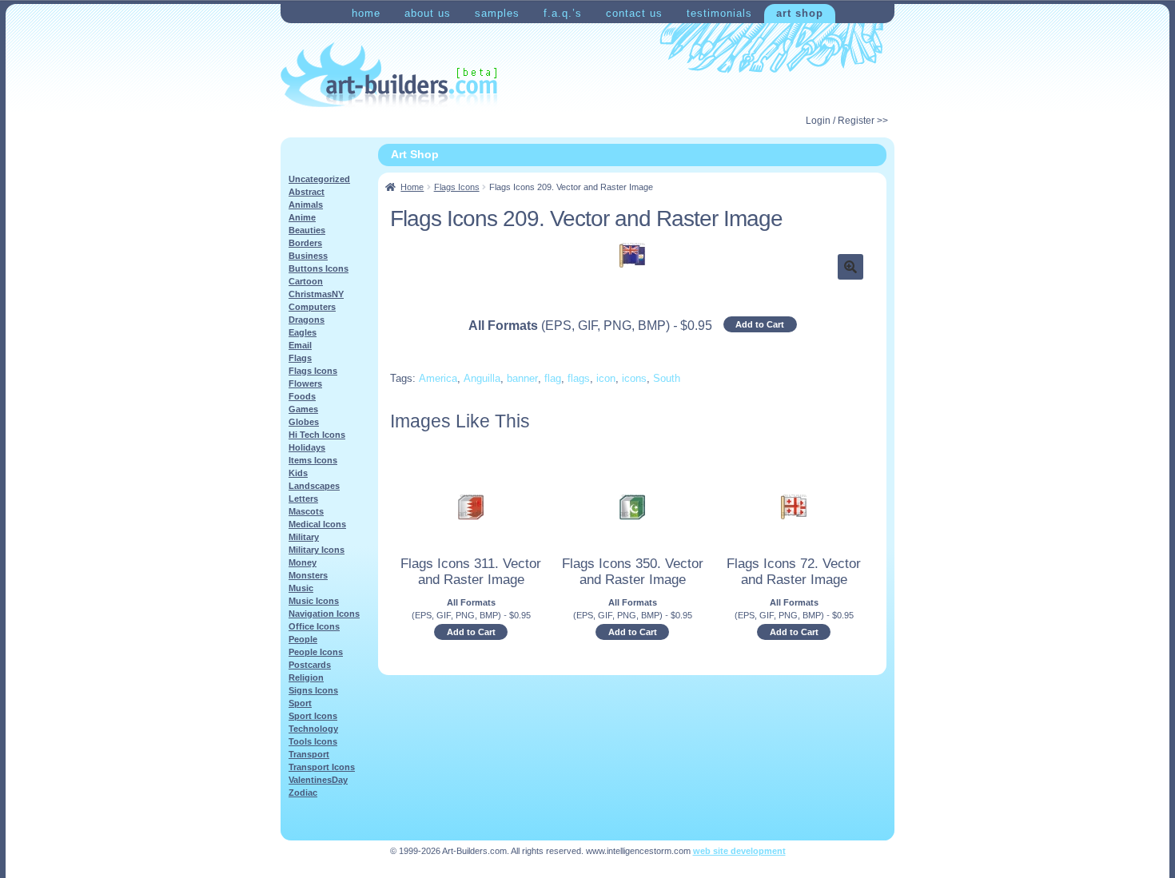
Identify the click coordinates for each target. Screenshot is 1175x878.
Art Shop (799, 13)
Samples (497, 13)
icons (634, 378)
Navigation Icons (324, 613)
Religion (306, 677)
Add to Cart (759, 324)
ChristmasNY (316, 294)
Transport (309, 754)
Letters (303, 498)
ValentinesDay (318, 780)
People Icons (316, 652)
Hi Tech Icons (317, 434)
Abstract (307, 192)
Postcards (310, 664)
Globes (304, 422)
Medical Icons (317, 524)
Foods (302, 396)
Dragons (307, 319)
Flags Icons (457, 187)
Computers (312, 307)
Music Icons (314, 601)
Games (303, 409)
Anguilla (482, 378)
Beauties (307, 230)
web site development (739, 851)
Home (366, 13)
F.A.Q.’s (563, 13)
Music (301, 588)
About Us (427, 13)
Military (304, 537)
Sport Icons (313, 716)
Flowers (305, 383)
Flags (300, 358)
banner (522, 378)
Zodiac (303, 792)
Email (300, 345)
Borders (305, 243)
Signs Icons (313, 690)
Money (303, 562)
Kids (298, 473)
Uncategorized (319, 179)
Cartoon (306, 281)
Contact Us (634, 13)
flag (552, 378)
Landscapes (314, 486)
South (666, 378)
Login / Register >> (847, 120)
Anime (302, 217)
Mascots (306, 511)
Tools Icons (313, 741)
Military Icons (317, 549)
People (303, 639)
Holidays (307, 447)
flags (579, 378)
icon (605, 378)
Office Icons (314, 626)
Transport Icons (322, 767)
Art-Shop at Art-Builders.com (389, 75)
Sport (300, 703)
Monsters (308, 575)
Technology (313, 728)
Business (308, 255)
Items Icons (313, 460)
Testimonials (719, 13)
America (438, 378)
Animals (306, 204)
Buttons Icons (319, 268)
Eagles (303, 332)
